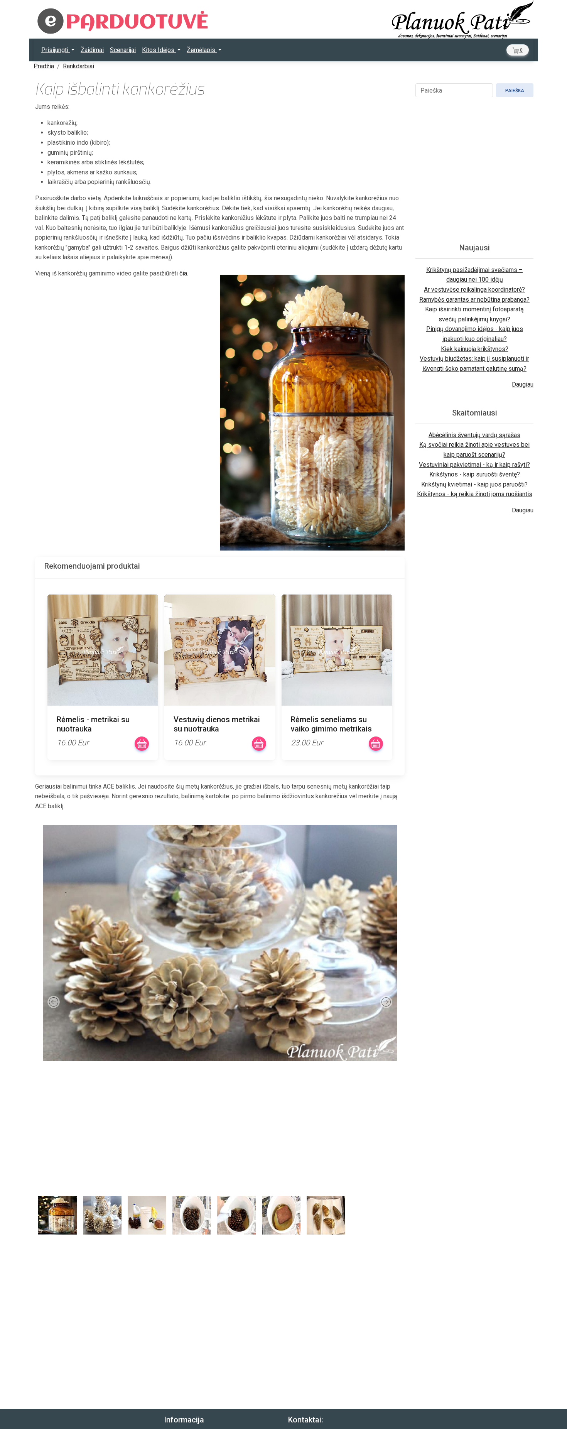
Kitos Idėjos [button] (159, 50)
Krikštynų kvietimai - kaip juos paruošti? (474, 484)
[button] (517, 50)
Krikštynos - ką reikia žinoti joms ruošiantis (474, 494)
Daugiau (522, 384)
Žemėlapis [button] (202, 50)
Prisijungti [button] (55, 50)
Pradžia (44, 66)
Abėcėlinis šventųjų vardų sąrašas (474, 435)
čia (183, 273)
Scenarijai (123, 50)
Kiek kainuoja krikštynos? (474, 349)
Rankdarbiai (78, 66)
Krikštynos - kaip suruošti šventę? (474, 474)
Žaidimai (92, 50)
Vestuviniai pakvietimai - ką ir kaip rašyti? (474, 464)
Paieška (514, 90)
